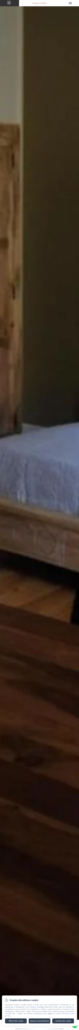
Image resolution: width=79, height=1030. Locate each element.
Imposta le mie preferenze (39, 1021)
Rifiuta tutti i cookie (16, 1021)
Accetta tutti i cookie (63, 1021)
